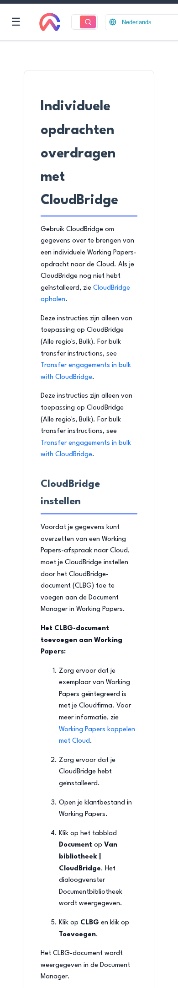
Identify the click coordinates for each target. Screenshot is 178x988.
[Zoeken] (88, 22)
